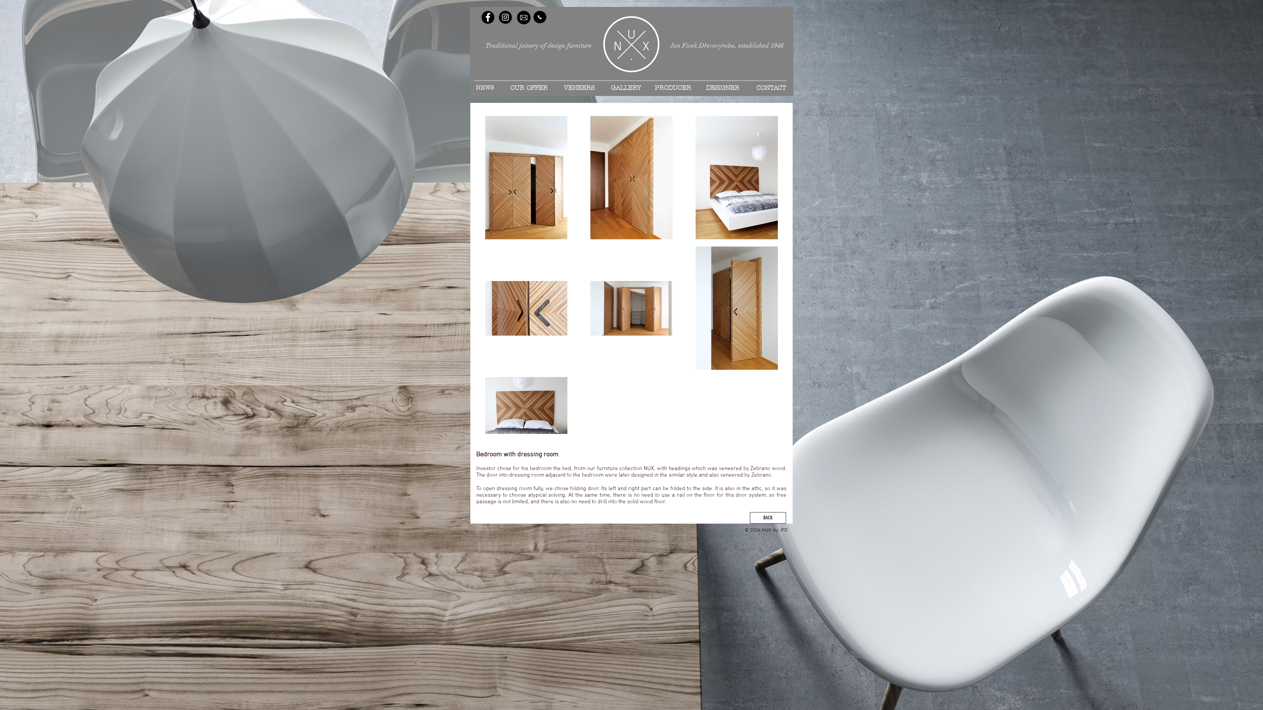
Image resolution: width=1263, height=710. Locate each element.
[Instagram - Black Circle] (505, 17)
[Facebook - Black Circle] (488, 17)
